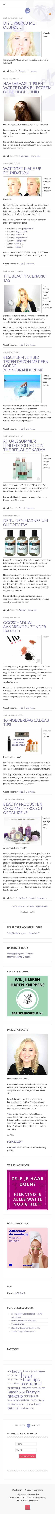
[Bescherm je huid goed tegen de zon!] (22, 388)
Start (13, 906)
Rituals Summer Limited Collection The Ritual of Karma (24, 445)
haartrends (14, 1383)
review (29, 1404)
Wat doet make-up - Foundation (23, 170)
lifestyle (33, 1392)
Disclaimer (17, 1490)
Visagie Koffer (17, 1324)
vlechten (24, 1408)
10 (33, 906)
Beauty (22, 71)
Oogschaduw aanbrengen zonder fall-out (24, 626)
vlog (31, 1408)
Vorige (19, 906)
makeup (15, 1396)
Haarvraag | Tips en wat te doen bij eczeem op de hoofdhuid (27, 87)
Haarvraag (24, 156)
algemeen (28, 228)
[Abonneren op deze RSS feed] (50, 14)
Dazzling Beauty (39, 1497)
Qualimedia (33, 1500)
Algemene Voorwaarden (28, 1494)
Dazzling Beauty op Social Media (25, 1328)
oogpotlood (21, 237)
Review (22, 610)
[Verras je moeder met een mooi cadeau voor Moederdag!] (22, 741)
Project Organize (26, 898)
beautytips (28, 1371)
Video (9, 1114)
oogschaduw (21, 231)
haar (27, 1375)
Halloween (26, 1387)
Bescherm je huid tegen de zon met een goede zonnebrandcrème (25, 363)
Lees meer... (33, 71)
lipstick (19, 243)
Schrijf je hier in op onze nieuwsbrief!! (23, 933)
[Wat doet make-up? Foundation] (22, 186)
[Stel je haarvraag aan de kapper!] (22, 108)
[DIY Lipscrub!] (22, 44)
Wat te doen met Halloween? (23, 1320)
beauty (17, 1371)
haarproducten (15, 1379)
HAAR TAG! (19, 1293)
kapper (41, 1387)
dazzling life (39, 1371)
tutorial (13, 1408)
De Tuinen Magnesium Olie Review (25, 522)
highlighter (20, 240)
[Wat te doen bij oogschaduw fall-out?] (22, 649)
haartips (31, 1379)
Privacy (27, 1490)
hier (13, 1147)
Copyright (38, 1490)
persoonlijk (37, 1400)
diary (10, 1375)
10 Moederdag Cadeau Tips (26, 722)
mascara (19, 234)
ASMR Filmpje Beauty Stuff (23, 1331)
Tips (21, 263)
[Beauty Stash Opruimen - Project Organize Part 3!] (22, 830)
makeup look (31, 1395)
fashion (17, 1375)
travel (37, 1404)
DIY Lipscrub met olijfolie (20, 25)
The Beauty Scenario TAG (24, 278)
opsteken (25, 1400)
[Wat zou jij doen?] (22, 298)
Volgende (38, 906)
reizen (20, 1404)
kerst (22, 1391)
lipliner (19, 246)
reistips (11, 1404)
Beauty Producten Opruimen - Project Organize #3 (23, 808)
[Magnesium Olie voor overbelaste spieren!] (22, 542)
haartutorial (31, 1384)
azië (9, 1371)
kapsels (13, 1392)
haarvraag (14, 1387)
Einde (45, 906)
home (34, 1388)
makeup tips (14, 1400)
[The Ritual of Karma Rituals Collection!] (22, 467)
